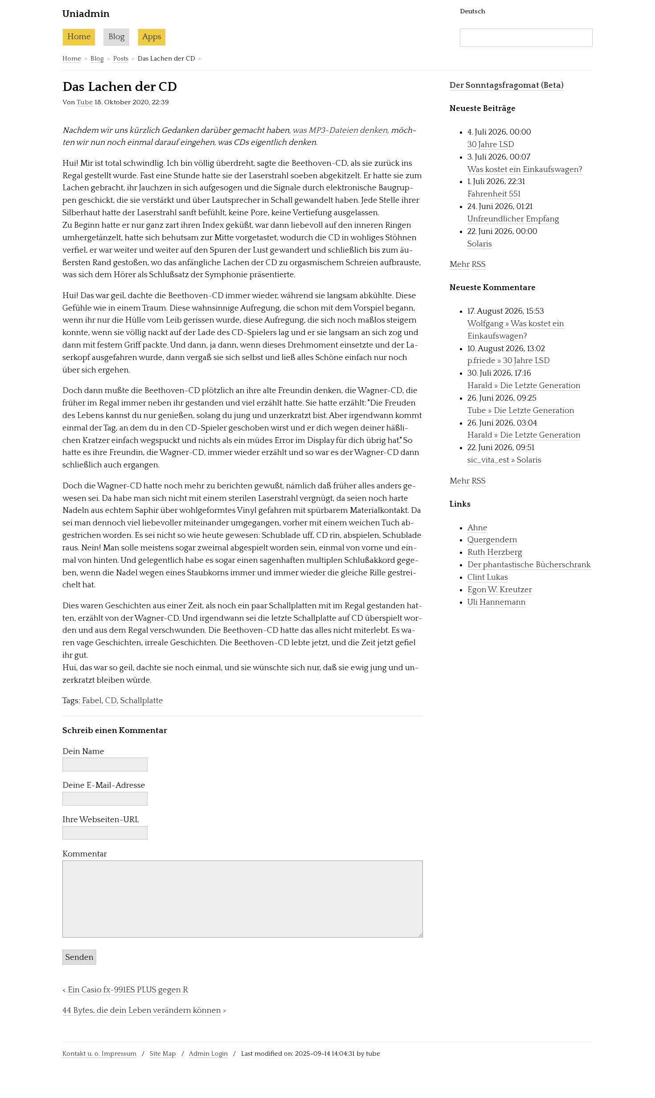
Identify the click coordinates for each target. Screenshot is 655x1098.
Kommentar (84, 854)
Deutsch (472, 11)
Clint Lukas (487, 577)
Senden (80, 957)
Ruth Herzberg (494, 552)
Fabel (92, 700)
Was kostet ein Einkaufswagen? (524, 169)
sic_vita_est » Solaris (504, 460)
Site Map (163, 1053)
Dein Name (83, 751)
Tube (85, 102)
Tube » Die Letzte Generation (520, 410)
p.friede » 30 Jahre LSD (508, 360)
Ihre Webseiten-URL (100, 819)
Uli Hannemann (496, 602)
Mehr (460, 264)
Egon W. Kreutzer (499, 589)
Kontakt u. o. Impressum (99, 1053)
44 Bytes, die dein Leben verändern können (141, 1010)
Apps (151, 36)
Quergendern (492, 540)
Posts (120, 58)
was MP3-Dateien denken (339, 130)
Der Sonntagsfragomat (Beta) (507, 85)
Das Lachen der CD (119, 87)
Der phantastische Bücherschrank (529, 564)
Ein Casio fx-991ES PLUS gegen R (128, 990)
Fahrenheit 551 (493, 194)
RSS (478, 264)
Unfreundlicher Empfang (513, 219)
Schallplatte (141, 700)
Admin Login (208, 1053)
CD (111, 700)
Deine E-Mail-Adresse (103, 785)
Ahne (477, 528)
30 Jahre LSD (490, 144)
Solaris (479, 244)
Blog (116, 36)
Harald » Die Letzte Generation (524, 385)
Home (79, 36)
